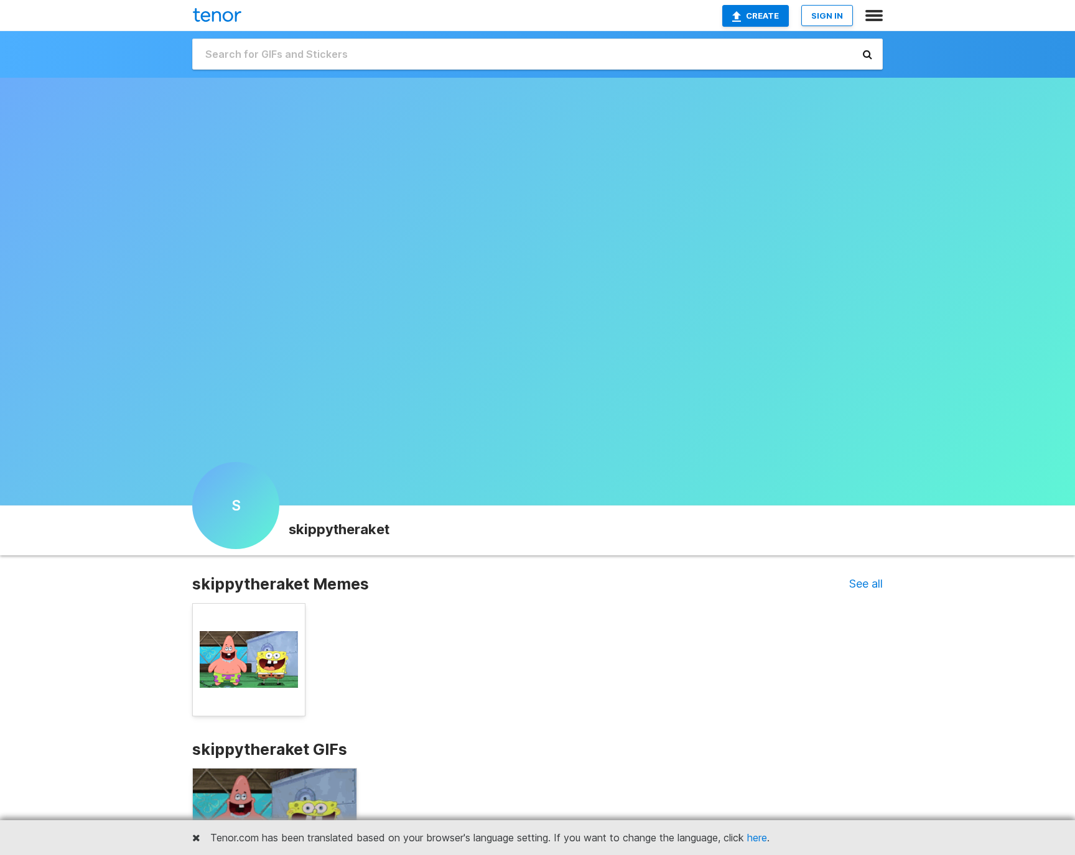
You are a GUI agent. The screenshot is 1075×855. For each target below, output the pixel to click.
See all (866, 583)
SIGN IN (827, 16)
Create (762, 16)
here (757, 837)
